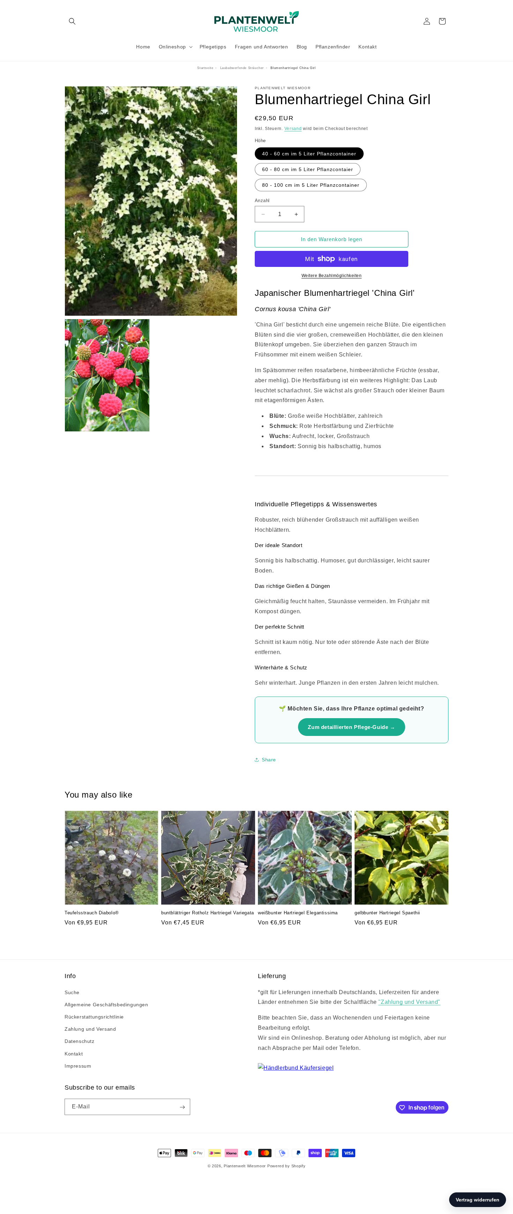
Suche (72, 992)
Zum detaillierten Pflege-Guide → (351, 727)
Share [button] (269, 759)
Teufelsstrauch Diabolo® (92, 913)
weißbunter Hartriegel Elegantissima (298, 913)
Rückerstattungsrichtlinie (94, 1017)
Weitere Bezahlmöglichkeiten (332, 275)
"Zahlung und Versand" (409, 1002)
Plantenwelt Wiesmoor (245, 1166)
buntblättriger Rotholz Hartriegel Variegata (207, 913)
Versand (293, 128)
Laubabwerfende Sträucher (242, 68)
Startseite (205, 68)
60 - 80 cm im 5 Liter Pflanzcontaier (307, 169)
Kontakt (74, 1054)
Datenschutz (80, 1041)
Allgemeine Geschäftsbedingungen (106, 1004)
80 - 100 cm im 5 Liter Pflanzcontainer (310, 185)
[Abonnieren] (182, 1107)
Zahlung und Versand (90, 1029)
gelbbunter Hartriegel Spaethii (387, 913)
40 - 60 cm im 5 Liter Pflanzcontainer (309, 153)
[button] (72, 21)
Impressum (78, 1066)
